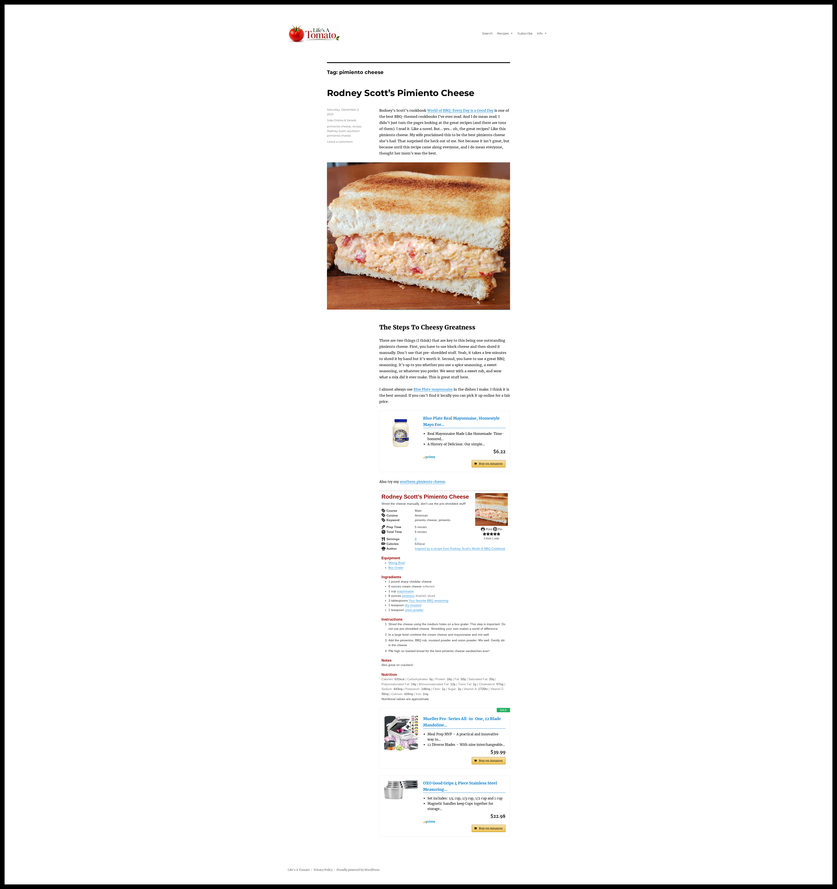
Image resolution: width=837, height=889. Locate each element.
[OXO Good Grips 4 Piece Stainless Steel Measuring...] (401, 789)
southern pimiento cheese (422, 481)
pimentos (408, 595)
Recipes (503, 33)
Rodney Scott (336, 131)
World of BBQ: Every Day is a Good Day (460, 110)
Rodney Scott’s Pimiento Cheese (400, 93)
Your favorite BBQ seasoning (428, 600)
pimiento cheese (339, 126)
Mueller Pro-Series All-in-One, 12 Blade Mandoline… (462, 722)
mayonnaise (405, 591)
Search (487, 33)
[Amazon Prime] (464, 457)
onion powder (414, 610)
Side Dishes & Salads (341, 120)
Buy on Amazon (491, 464)
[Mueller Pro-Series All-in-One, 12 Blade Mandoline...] (401, 733)
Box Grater (395, 567)
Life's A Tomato (299, 870)
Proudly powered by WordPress (358, 870)
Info (540, 33)
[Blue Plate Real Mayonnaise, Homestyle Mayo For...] (401, 432)
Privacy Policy (323, 870)
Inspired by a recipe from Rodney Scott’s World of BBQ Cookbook (460, 548)
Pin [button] (499, 529)
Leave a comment (340, 141)
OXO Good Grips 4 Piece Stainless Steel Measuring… (460, 786)
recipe (356, 126)
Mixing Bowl (396, 563)
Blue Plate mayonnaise (433, 389)
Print (488, 529)
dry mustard (413, 605)
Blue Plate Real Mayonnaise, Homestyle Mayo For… (461, 421)
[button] (484, 533)
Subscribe (524, 33)
